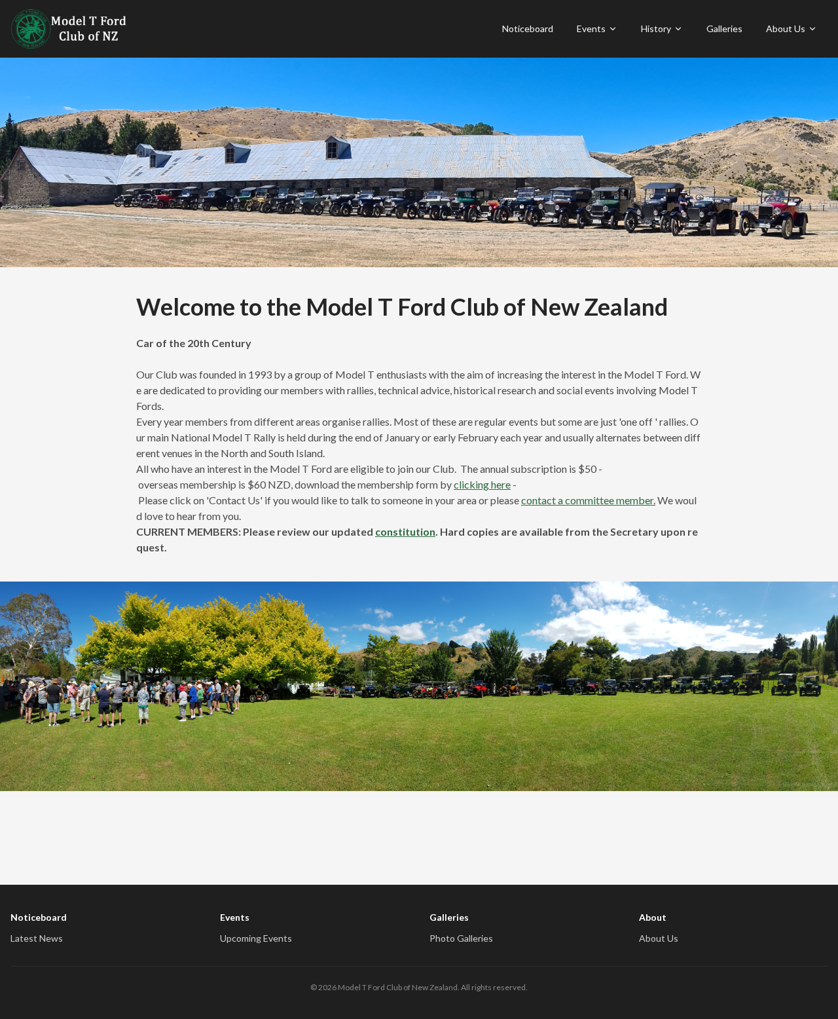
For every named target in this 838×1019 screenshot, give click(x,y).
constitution (405, 531)
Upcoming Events (256, 938)
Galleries (724, 28)
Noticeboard (527, 28)
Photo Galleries (461, 938)
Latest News (36, 938)
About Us (785, 28)
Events (591, 28)
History (656, 28)
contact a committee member (587, 500)
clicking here (482, 484)
